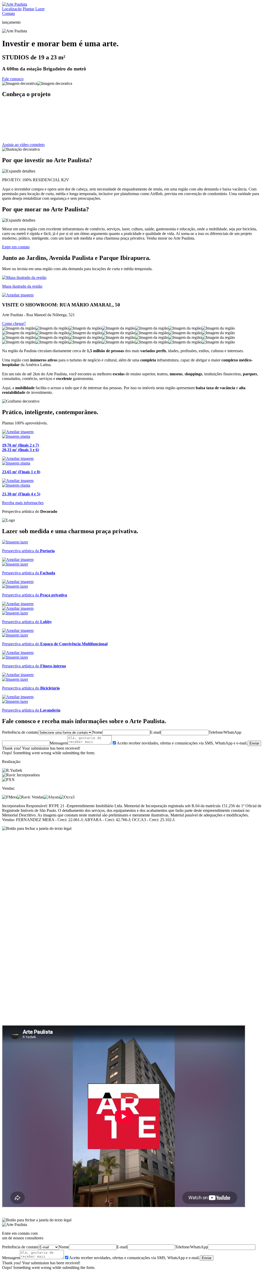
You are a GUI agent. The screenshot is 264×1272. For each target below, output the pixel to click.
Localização (12, 9)
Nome (97, 732)
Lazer (40, 9)
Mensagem (59, 743)
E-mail (155, 732)
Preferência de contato (20, 732)
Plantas (28, 9)
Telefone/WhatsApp (225, 732)
